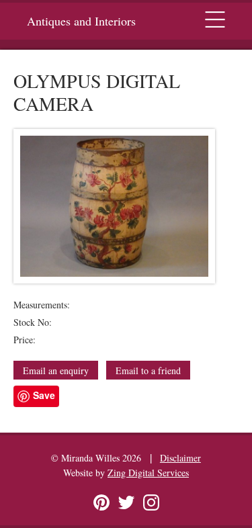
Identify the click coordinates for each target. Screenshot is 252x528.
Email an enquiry (56, 370)
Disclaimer (180, 457)
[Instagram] (151, 502)
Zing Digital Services (148, 472)
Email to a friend (148, 370)
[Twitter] (126, 502)
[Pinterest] (101, 502)
